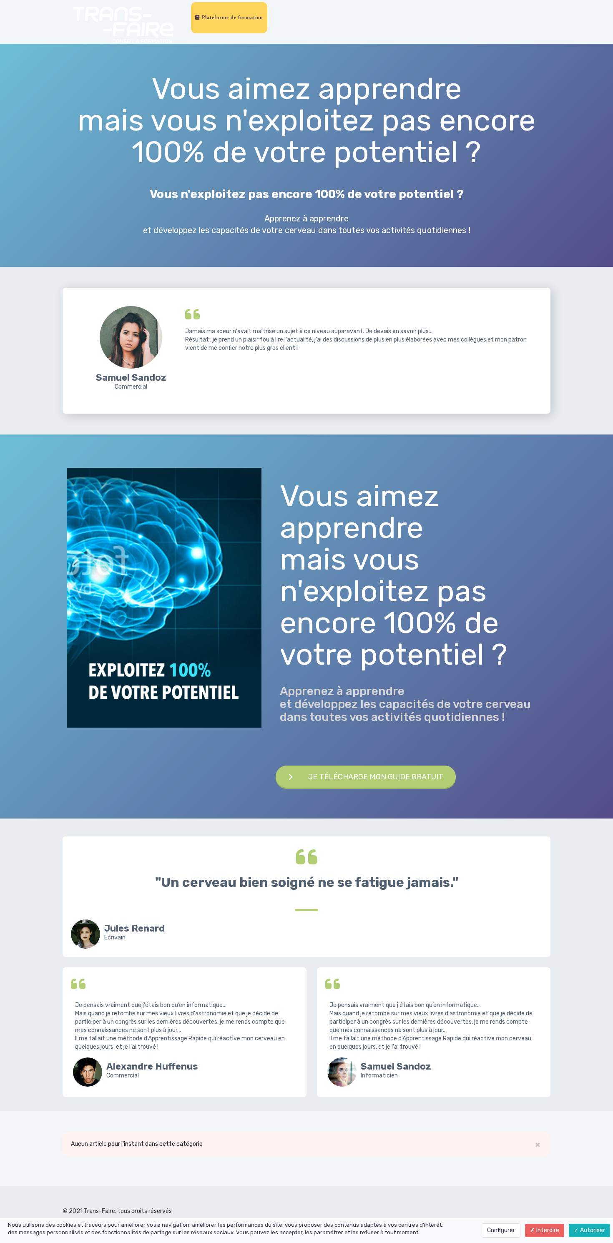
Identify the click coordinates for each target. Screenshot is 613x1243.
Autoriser (592, 1230)
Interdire (547, 1230)
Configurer (501, 1230)
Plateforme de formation (231, 17)
